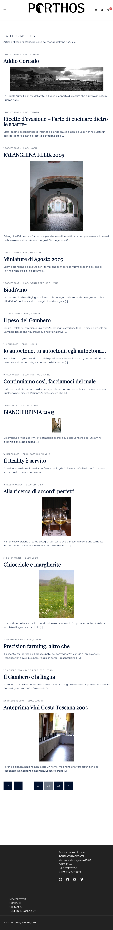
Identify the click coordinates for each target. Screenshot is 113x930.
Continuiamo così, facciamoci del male (50, 381)
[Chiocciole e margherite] (56, 594)
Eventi (33, 283)
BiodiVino (15, 289)
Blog (25, 54)
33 (58, 785)
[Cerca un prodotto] (96, 10)
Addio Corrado (21, 60)
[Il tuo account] (102, 10)
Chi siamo (15, 907)
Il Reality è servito (25, 460)
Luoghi (33, 148)
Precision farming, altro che (37, 645)
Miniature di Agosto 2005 (33, 258)
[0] (108, 10)
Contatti (15, 903)
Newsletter (17, 899)
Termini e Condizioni (23, 911)
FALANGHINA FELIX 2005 (34, 154)
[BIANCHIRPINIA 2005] (56, 425)
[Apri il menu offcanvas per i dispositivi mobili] (5, 10)
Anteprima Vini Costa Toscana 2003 (46, 707)
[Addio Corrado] (56, 78)
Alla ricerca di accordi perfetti (39, 491)
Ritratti (34, 54)
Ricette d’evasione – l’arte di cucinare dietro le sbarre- (56, 121)
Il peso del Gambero (27, 320)
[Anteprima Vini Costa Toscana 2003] (56, 737)
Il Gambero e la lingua (29, 676)
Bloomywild (29, 922)
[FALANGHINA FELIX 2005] (56, 195)
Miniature (35, 252)
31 (38, 785)
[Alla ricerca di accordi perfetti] (56, 516)
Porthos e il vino (48, 283)
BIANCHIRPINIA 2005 (29, 411)
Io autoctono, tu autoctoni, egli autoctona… (55, 350)
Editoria (34, 112)
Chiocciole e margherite (32, 564)
